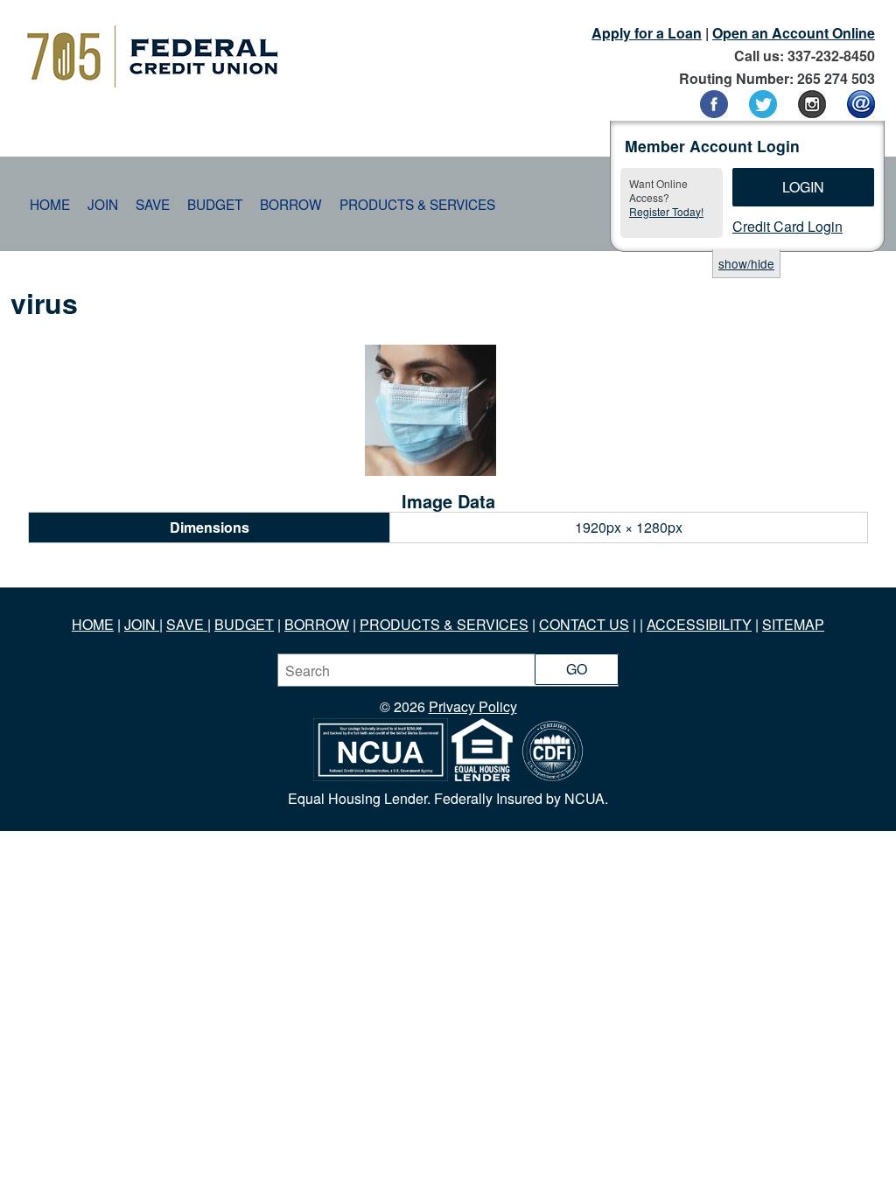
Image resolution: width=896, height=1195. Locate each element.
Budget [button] (214, 203)
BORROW (316, 624)
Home (50, 203)
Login (803, 187)
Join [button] (103, 203)
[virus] (430, 470)
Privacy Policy (473, 706)
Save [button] (153, 203)
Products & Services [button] (417, 203)
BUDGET (244, 624)
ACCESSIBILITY (699, 624)
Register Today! (666, 211)
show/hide (746, 263)
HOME (93, 624)
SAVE (186, 624)
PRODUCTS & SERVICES (444, 624)
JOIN (141, 624)
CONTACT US (584, 624)
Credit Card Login (787, 226)
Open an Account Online (793, 33)
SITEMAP (793, 624)
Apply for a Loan (647, 33)
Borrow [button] (291, 203)
